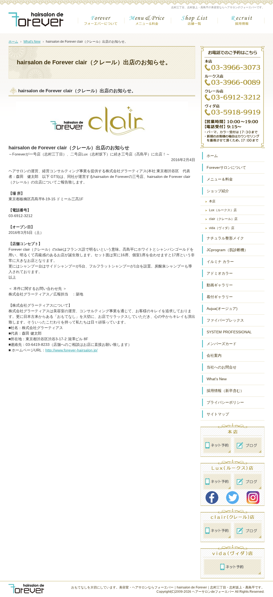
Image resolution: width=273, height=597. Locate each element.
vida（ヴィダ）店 (221, 228)
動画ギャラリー (220, 285)
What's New (217, 379)
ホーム (212, 156)
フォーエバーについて (101, 22)
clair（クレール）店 (223, 219)
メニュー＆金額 (148, 22)
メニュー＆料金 (220, 179)
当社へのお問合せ (221, 367)
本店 (212, 201)
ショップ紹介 (218, 191)
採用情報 (241, 22)
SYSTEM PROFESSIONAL (229, 332)
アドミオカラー (220, 273)
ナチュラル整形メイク (225, 238)
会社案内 (214, 355)
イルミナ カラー (220, 261)
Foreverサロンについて (226, 167)
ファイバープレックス (225, 320)
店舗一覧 (194, 22)
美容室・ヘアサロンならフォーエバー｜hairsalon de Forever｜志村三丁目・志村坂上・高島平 (187, 587)
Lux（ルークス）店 (223, 210)
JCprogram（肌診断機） (227, 250)
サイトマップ (218, 414)
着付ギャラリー (220, 297)
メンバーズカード (221, 344)
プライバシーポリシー (225, 402)
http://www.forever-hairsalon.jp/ (71, 350)
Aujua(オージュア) (222, 308)
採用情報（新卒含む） (225, 390)
